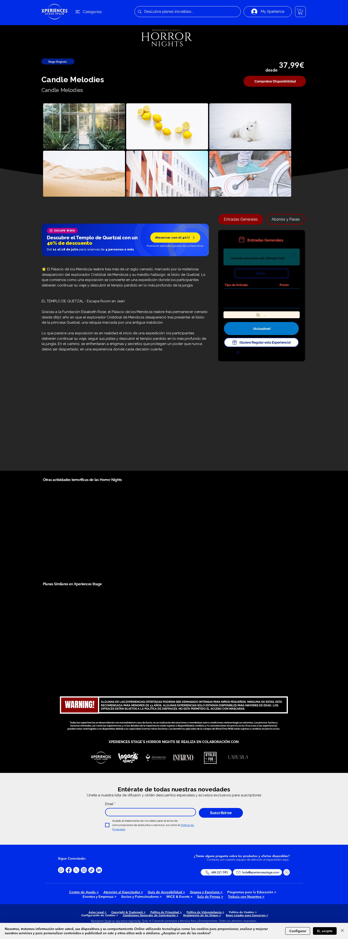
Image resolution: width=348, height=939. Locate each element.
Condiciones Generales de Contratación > (150, 915)
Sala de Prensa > (210, 896)
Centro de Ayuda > (84, 892)
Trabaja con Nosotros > (246, 896)
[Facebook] (69, 870)
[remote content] (125, 240)
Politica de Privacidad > (166, 912)
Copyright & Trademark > (128, 912)
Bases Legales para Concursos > (247, 915)
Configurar (297, 931)
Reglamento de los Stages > (202, 915)
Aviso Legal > (98, 912)
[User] (293, 255)
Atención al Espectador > (123, 892)
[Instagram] (84, 870)
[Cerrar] (342, 931)
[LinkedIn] (99, 870)
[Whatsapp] (61, 870)
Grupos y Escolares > (206, 892)
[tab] (240, 219)
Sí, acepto (325, 931)
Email (110, 804)
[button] (300, 11)
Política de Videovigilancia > (205, 912)
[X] (76, 870)
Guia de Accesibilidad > (166, 892)
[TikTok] (91, 870)
